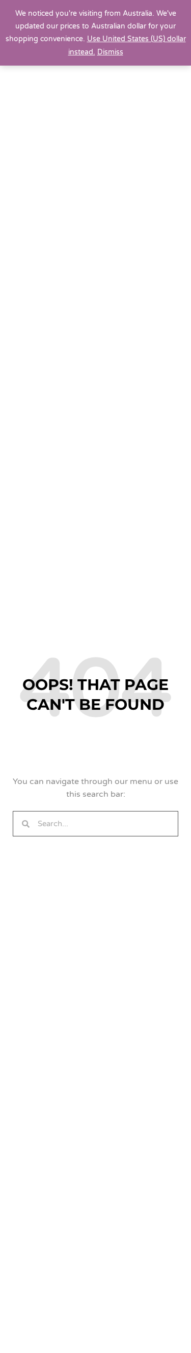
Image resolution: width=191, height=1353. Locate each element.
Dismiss (110, 52)
